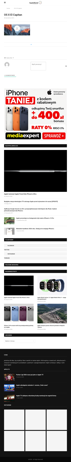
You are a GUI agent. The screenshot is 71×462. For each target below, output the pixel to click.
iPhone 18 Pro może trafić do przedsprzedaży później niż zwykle (18, 326)
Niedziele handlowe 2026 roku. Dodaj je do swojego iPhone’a (35, 228)
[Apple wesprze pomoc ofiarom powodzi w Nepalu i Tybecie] (52, 313)
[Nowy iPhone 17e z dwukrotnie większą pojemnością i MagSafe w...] (35, 441)
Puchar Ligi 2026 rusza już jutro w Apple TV (29, 375)
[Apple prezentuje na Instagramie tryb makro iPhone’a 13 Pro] (9, 220)
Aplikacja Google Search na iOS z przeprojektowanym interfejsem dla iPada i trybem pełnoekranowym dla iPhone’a (30, 210)
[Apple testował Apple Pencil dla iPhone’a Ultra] (35, 171)
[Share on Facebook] (34, 44)
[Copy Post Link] (36, 44)
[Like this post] (32, 44)
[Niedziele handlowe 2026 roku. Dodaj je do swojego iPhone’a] (9, 231)
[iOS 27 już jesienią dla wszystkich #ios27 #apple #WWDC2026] (35, 419)
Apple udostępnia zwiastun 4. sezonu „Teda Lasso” (32, 385)
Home (8, 8)
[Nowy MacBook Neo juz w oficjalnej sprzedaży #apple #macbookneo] (56, 419)
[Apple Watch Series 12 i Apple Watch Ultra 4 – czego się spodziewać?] (52, 285)
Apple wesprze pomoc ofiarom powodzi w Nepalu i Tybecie (51, 326)
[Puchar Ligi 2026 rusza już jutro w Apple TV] (9, 377)
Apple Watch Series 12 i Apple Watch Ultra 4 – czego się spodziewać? (51, 298)
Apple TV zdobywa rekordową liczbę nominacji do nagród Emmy (36, 395)
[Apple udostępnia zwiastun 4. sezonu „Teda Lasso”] (9, 387)
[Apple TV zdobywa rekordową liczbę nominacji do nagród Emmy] (9, 398)
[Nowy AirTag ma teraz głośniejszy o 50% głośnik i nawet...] (56, 441)
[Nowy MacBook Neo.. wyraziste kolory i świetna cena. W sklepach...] (14, 441)
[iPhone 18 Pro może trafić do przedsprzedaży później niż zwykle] (19, 313)
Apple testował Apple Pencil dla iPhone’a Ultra (20, 194)
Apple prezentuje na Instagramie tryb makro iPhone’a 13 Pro (35, 218)
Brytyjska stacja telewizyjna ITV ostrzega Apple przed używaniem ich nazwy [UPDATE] (31, 201)
